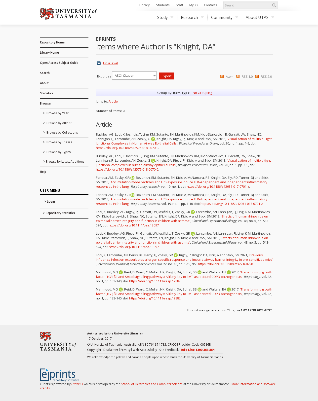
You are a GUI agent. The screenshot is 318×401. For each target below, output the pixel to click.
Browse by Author (59, 123)
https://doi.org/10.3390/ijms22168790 (225, 264)
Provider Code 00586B (189, 344)
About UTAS (257, 17)
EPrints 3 (77, 384)
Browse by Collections (62, 132)
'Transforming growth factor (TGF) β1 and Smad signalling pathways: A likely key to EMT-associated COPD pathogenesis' (184, 274)
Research (189, 17)
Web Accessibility (145, 350)
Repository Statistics (60, 213)
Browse (45, 103)
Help (43, 172)
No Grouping (202, 92)
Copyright (94, 350)
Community (222, 17)
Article (113, 101)
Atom (230, 76)
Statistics (46, 93)
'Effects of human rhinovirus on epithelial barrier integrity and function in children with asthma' (182, 218)
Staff (179, 5)
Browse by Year (57, 113)
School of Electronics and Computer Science (152, 384)
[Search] (274, 5)
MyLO (193, 5)
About (44, 83)
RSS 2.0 (266, 76)
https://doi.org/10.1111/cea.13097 (134, 225)
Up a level (110, 63)
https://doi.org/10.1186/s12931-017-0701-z (218, 186)
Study (162, 17)
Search (45, 73)
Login (51, 201)
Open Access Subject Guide (59, 63)
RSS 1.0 (247, 76)
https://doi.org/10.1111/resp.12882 (155, 281)
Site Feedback (169, 350)
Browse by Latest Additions (65, 161)
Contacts (210, 5)
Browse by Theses (59, 142)
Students (163, 5)
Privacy (125, 350)
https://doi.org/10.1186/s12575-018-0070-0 (127, 148)
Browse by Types (58, 152)
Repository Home (52, 42)
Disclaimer (110, 350)
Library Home (49, 52)
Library (144, 5)
